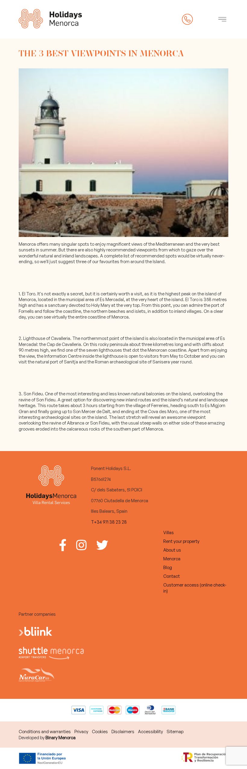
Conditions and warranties (45, 731)
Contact (171, 576)
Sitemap (175, 731)
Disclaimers (122, 731)
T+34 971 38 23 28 (109, 522)
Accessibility (150, 731)
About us (172, 550)
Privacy (81, 731)
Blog (167, 567)
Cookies (100, 731)
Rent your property (181, 541)
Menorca (171, 558)
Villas (168, 532)
